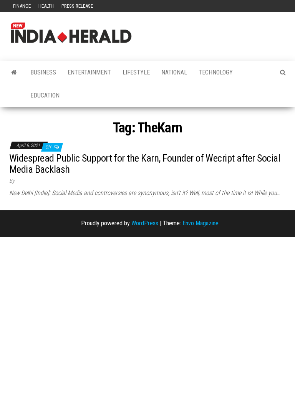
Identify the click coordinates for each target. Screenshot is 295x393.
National (174, 72)
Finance (22, 6)
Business (43, 72)
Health (46, 6)
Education (45, 95)
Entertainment (89, 72)
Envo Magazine (200, 223)
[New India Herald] (14, 72)
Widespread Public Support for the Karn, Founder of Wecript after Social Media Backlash (144, 163)
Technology (216, 72)
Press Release (77, 6)
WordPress (144, 223)
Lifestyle (136, 72)
